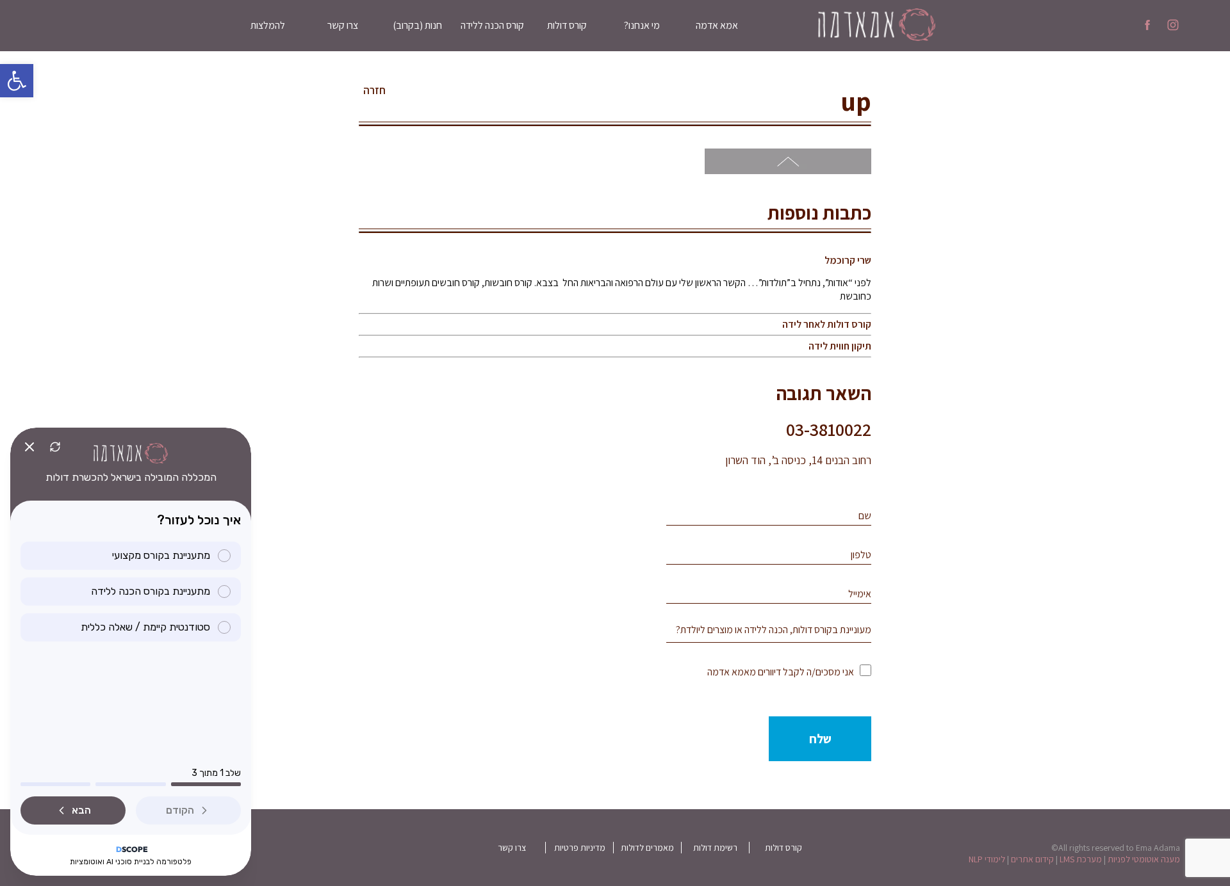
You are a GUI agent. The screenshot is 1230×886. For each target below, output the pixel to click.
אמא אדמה (717, 25)
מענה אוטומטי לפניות (1144, 859)
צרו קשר (342, 25)
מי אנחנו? (642, 25)
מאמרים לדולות (647, 847)
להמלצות (267, 25)
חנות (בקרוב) (417, 25)
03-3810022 (828, 429)
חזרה (374, 90)
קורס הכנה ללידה (492, 25)
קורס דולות (567, 25)
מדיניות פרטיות (579, 847)
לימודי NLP (987, 859)
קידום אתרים (1032, 859)
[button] (16, 80)
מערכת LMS (1081, 859)
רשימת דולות (715, 847)
